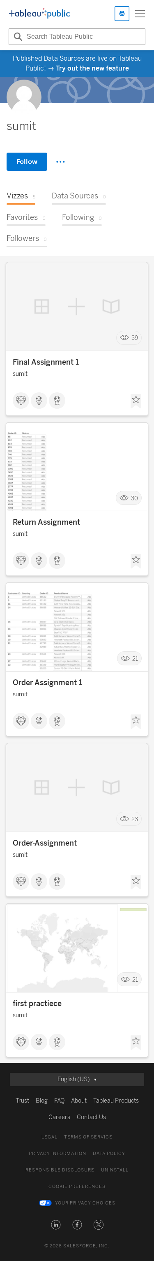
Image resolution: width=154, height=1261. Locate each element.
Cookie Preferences (77, 1186)
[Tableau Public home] (39, 13)
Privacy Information (57, 1153)
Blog (42, 1100)
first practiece (37, 1003)
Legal (49, 1137)
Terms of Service (88, 1137)
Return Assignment (46, 522)
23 (134, 819)
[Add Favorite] (136, 401)
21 (135, 658)
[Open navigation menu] (140, 13)
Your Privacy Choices (85, 1203)
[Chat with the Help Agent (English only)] (122, 13)
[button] (55, 1224)
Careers (59, 1117)
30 (134, 498)
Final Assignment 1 (46, 362)
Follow (26, 161)
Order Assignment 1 (47, 682)
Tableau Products (116, 1100)
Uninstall (115, 1170)
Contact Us (91, 1117)
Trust (22, 1100)
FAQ (59, 1100)
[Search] (17, 37)
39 (134, 338)
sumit (20, 373)
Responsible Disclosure (59, 1170)
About (79, 1100)
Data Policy (109, 1153)
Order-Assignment (45, 843)
